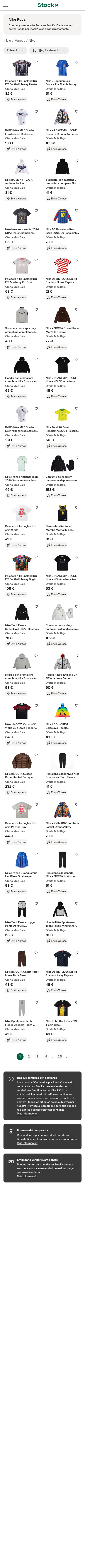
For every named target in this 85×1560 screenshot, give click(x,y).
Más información (47, 1113)
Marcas (20, 41)
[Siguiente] (66, 1056)
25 (60, 1056)
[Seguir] (36, 62)
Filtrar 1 (13, 50)
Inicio (7, 41)
